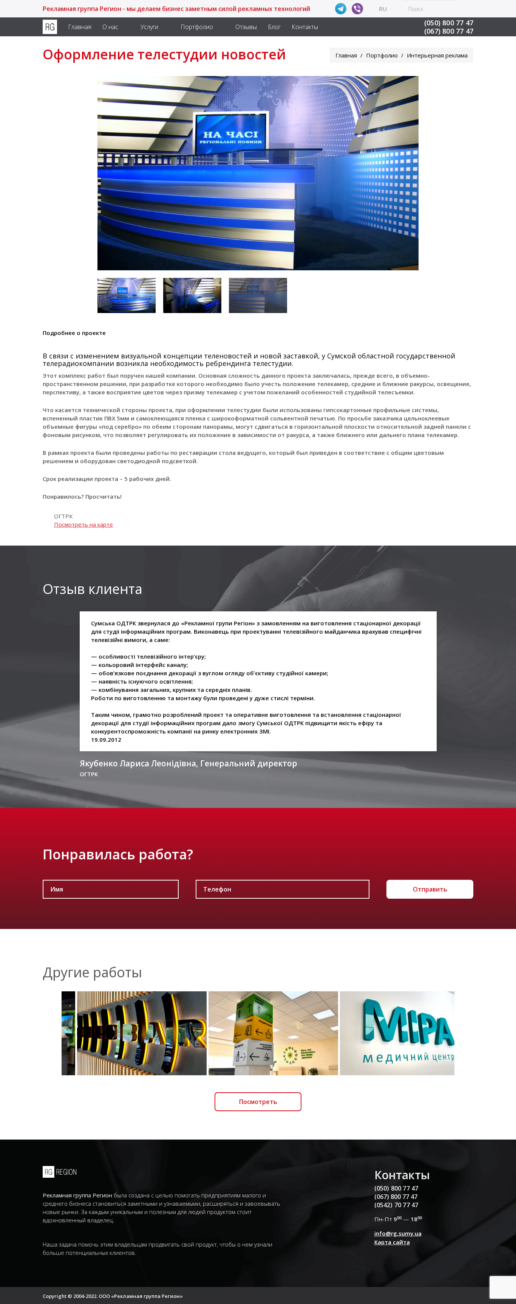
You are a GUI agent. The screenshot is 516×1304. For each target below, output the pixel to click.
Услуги (149, 27)
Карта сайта (392, 1242)
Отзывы (246, 27)
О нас (110, 27)
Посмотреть (258, 1102)
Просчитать (102, 496)
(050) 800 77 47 (448, 22)
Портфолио (197, 27)
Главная (79, 27)
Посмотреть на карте (83, 524)
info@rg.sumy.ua (398, 1233)
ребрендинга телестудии (248, 363)
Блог (274, 27)
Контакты (305, 27)
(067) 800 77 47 (448, 31)
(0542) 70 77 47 (396, 1205)
